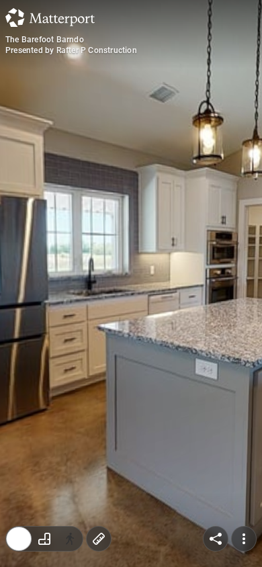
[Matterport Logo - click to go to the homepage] (50, 17)
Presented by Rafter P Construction (71, 50)
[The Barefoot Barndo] (131, 283)
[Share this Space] (215, 539)
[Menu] (244, 539)
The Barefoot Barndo (44, 39)
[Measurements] (99, 539)
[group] (44, 539)
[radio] (19, 539)
